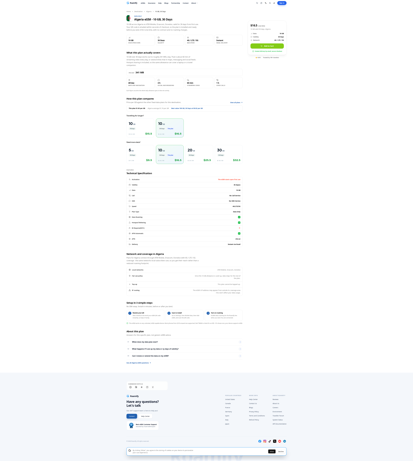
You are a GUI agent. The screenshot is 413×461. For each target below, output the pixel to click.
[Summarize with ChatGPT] (130, 387)
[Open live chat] (261, 3)
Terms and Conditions (257, 416)
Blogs (166, 3)
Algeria (148, 11)
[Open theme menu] (274, 3)
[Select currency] (270, 3)
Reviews (275, 399)
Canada (228, 403)
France (227, 408)
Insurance (151, 3)
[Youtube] (280, 441)
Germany (228, 412)
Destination (138, 11)
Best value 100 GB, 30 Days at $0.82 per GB (187, 108)
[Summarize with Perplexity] (147, 387)
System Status (278, 420)
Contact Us (253, 403)
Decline (281, 451)
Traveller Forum (278, 416)
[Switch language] (266, 3)
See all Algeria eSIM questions (137, 363)
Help (160, 3)
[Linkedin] (285, 441)
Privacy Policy (254, 412)
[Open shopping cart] (257, 3)
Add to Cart (269, 46)
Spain (227, 416)
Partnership (175, 3)
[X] (275, 441)
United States (230, 399)
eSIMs (143, 3)
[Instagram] (265, 441)
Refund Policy (254, 420)
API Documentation (280, 424)
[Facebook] (260, 441)
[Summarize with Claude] (136, 387)
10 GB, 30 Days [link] (160, 11)
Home (128, 11)
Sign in (281, 3)
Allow (272, 451)
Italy (226, 420)
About (193, 3)
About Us (276, 403)
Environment (277, 412)
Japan (227, 424)
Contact (186, 3)
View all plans (235, 102)
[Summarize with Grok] (153, 387)
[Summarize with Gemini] (141, 387)
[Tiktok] (270, 441)
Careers (275, 408)
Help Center (145, 416)
